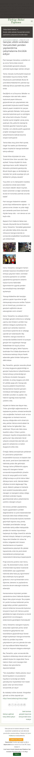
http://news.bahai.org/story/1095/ (15, 698)
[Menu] (32, 21)
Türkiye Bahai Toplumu (16, 21)
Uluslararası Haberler (10, 40)
